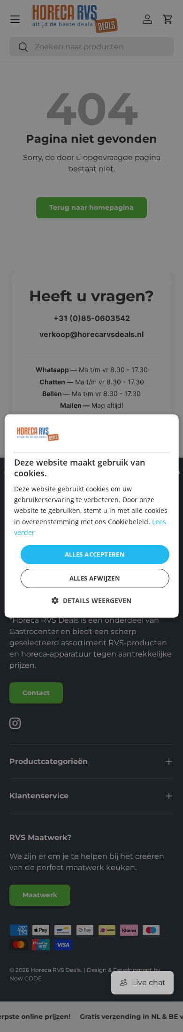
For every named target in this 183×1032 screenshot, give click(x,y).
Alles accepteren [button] (95, 554)
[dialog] (92, 516)
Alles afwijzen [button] (95, 578)
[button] (91, 600)
